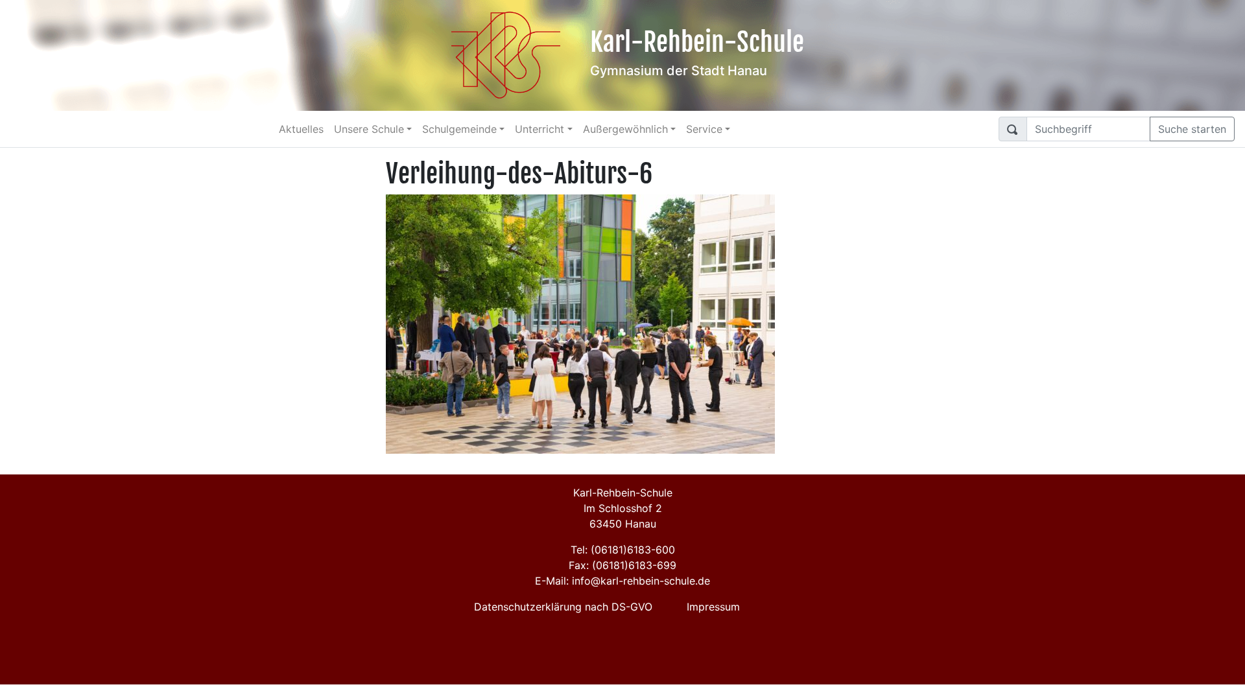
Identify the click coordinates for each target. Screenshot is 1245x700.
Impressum (713, 606)
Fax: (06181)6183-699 (622, 565)
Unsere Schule (369, 128)
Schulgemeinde (459, 128)
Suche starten (1192, 128)
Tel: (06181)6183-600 (623, 549)
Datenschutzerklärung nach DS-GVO (563, 606)
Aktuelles (301, 128)
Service (704, 128)
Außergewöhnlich (625, 128)
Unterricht (539, 128)
